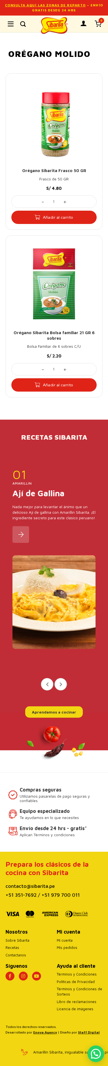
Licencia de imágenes (75, 1009)
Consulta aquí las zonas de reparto (45, 5)
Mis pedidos (67, 947)
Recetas (12, 947)
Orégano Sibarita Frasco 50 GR (54, 170)
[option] (54, 562)
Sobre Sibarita (17, 940)
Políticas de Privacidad (76, 981)
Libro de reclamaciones (76, 1001)
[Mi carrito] (98, 24)
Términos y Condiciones (77, 974)
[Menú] (10, 24)
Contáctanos (16, 955)
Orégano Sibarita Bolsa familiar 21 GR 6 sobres (54, 335)
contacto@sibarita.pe (30, 886)
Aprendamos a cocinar (54, 712)
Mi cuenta (65, 940)
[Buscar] (23, 24)
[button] (96, 1053)
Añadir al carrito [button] (58, 217)
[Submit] (96, 42)
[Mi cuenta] (84, 23)
